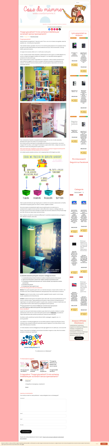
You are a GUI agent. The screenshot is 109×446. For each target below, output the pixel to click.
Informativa (79, 338)
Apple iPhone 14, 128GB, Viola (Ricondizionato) (74, 131)
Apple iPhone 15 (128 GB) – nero (74, 91)
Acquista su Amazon (75, 65)
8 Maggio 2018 (27, 380)
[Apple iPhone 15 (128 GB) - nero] (74, 83)
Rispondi (26, 387)
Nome (21, 413)
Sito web (21, 424)
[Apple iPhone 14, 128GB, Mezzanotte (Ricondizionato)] (74, 45)
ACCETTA (104, 443)
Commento (22, 398)
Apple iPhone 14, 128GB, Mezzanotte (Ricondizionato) (74, 54)
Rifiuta (97, 443)
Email (21, 419)
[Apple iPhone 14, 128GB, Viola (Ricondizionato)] (74, 123)
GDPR (22, 444)
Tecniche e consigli (34, 36)
